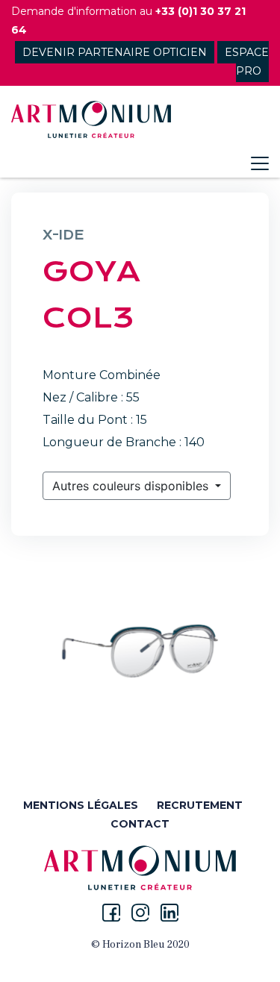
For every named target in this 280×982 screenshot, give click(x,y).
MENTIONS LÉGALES (80, 805)
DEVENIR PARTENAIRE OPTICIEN (114, 52)
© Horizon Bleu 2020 (140, 944)
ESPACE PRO (247, 62)
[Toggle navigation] (260, 163)
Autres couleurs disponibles (132, 485)
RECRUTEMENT (200, 805)
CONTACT (140, 824)
